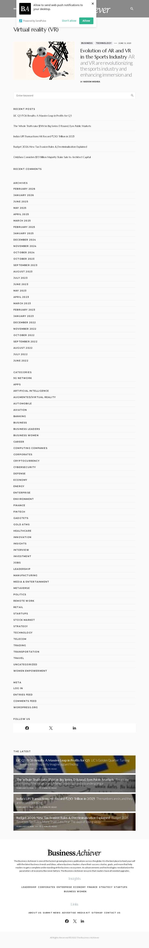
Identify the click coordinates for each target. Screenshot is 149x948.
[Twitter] (51, 728)
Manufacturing (25, 575)
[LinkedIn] (74, 728)
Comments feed (25, 701)
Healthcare (22, 530)
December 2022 (24, 322)
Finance (19, 505)
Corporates (22, 454)
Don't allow (69, 20)
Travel (18, 658)
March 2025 (22, 220)
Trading (19, 645)
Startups (20, 613)
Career (18, 441)
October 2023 (24, 258)
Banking (19, 416)
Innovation (22, 537)
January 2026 (23, 195)
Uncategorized (25, 664)
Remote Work (23, 600)
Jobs (17, 562)
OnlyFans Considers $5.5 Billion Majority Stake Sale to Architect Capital (52, 157)
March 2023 (22, 303)
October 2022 (24, 335)
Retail (18, 607)
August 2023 (23, 271)
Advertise (69, 912)
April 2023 (21, 297)
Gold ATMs (21, 524)
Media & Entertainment (31, 581)
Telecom (19, 639)
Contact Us (112, 912)
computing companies (30, 448)
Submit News (52, 912)
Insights (20, 543)
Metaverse (21, 588)
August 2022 (23, 348)
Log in (18, 688)
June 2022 (20, 360)
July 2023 (20, 278)
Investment (22, 556)
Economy (20, 480)
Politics (19, 594)
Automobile (22, 403)
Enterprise (22, 492)
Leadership (22, 569)
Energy (18, 486)
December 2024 (24, 239)
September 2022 (25, 341)
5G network (22, 378)
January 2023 (23, 316)
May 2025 (20, 208)
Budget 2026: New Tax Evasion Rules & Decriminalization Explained (50, 146)
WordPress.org (25, 707)
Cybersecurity (24, 467)
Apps (17, 384)
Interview (21, 550)
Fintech (19, 511)
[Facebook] (27, 728)
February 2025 (24, 227)
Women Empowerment (30, 670)
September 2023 (25, 265)
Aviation (20, 410)
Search (132, 95)
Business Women (26, 435)
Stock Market (24, 620)
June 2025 (20, 201)
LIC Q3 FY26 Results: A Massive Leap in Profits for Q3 (42, 115)
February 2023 (24, 309)
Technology (104, 43)
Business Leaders (26, 429)
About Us (35, 912)
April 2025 (21, 214)
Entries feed (23, 694)
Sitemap (97, 912)
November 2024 (25, 246)
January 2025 (23, 233)
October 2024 (24, 252)
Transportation (26, 651)
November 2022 (25, 328)
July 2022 (20, 354)
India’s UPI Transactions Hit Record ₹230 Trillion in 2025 (43, 136)
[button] (15, 8)
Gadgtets (21, 518)
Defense (19, 473)
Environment (23, 499)
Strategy (20, 626)
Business (87, 43)
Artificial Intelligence (31, 390)
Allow (86, 20)
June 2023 (20, 284)
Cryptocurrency (26, 460)
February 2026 (24, 188)
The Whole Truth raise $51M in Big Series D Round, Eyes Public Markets (52, 126)
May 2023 (20, 290)
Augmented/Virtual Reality (34, 397)
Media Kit (83, 912)
